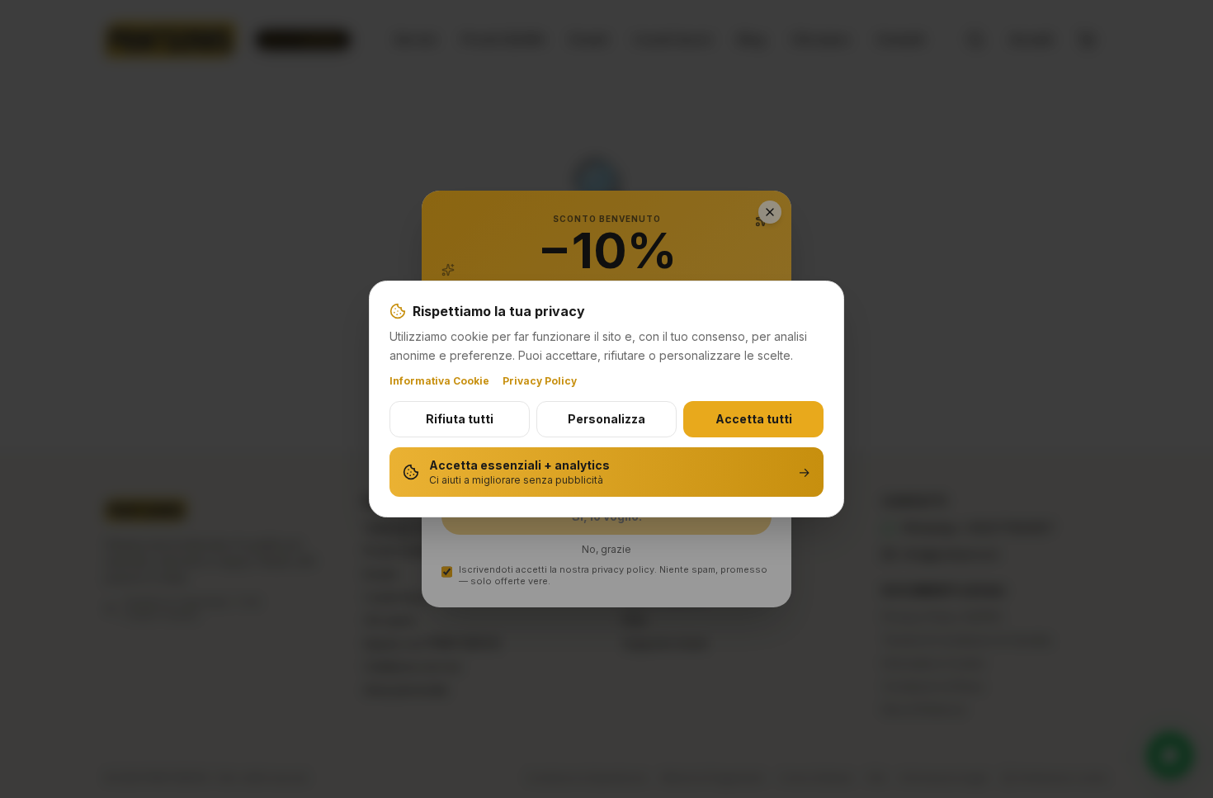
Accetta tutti (753, 419)
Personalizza (606, 419)
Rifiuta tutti (459, 419)
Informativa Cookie (439, 381)
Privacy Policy (540, 381)
